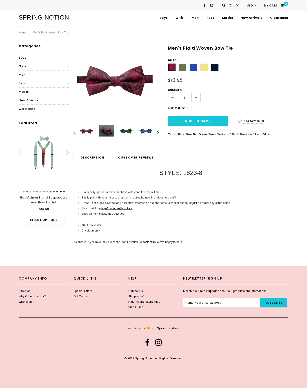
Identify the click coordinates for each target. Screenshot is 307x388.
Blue (181, 134)
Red (257, 134)
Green (203, 134)
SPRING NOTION (44, 17)
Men (212, 134)
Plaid (234, 134)
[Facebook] (204, 5)
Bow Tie (191, 134)
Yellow (266, 134)
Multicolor (223, 134)
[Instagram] (212, 5)
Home (23, 32)
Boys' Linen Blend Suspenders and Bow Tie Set (43, 200)
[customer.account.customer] (237, 5)
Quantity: (175, 89)
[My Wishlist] (230, 5)
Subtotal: (174, 108)
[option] (44, 179)
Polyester (246, 134)
